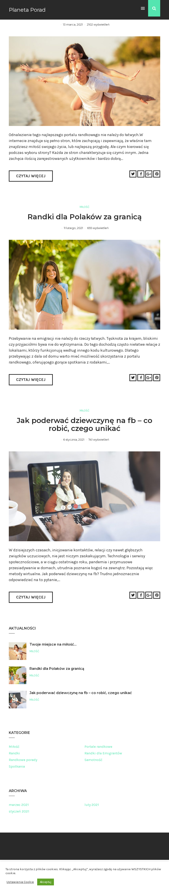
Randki (14, 753)
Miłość (84, 207)
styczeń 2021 (19, 811)
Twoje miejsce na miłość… (53, 644)
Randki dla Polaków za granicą (85, 216)
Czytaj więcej (31, 176)
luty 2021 (91, 805)
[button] (143, 9)
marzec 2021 (19, 805)
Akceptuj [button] (45, 882)
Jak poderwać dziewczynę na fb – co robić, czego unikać (84, 424)
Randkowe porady (23, 760)
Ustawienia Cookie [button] (20, 882)
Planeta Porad (27, 10)
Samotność (93, 760)
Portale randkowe (98, 746)
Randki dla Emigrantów (103, 753)
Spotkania (17, 766)
